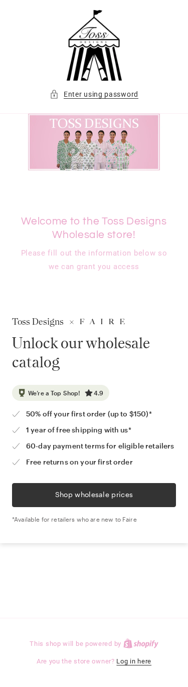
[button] (94, 94)
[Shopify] (140, 643)
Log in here (133, 661)
